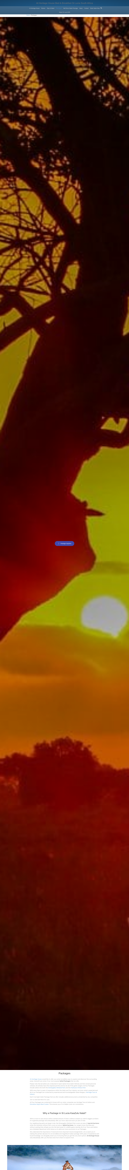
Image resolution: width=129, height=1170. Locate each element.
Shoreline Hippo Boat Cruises (39, 1104)
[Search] (101, 8)
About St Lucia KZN (64, 12)
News (81, 8)
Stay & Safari (50, 8)
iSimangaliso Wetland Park (56, 1087)
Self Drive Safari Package (70, 8)
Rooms (43, 8)
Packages (59, 8)
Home (28, 15)
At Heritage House (34, 8)
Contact (86, 8)
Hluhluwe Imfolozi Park (78, 1087)
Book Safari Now (95, 8)
